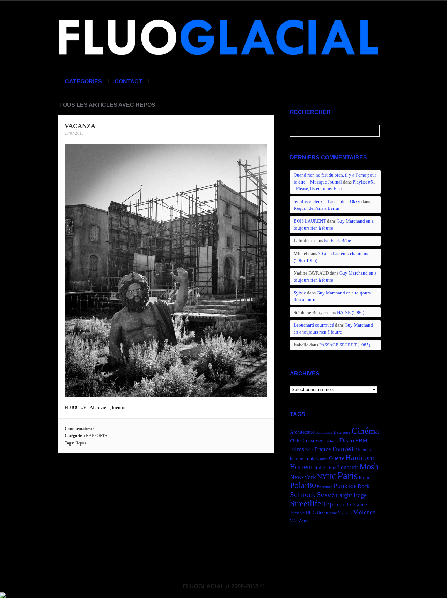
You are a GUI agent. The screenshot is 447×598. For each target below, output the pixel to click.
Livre (331, 467)
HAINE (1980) (350, 312)
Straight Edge (349, 495)
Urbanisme (327, 512)
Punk (341, 485)
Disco (346, 440)
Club (294, 441)
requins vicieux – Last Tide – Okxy (327, 201)
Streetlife (305, 503)
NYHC (326, 476)
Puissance (324, 487)
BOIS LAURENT (310, 221)
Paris (347, 475)
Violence (364, 512)
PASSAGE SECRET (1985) (344, 344)
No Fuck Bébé (337, 240)
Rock (363, 486)
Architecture (302, 432)
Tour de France (350, 504)
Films (297, 449)
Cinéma (365, 430)
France (322, 449)
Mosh (368, 466)
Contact (128, 81)
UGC (311, 512)
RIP (353, 486)
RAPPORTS (96, 435)
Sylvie (300, 293)
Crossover (311, 440)
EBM (361, 440)
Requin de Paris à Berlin (316, 208)
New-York (303, 476)
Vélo (294, 521)
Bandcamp (323, 432)
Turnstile (297, 512)
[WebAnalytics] (3, 594)
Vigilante (345, 513)
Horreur (301, 467)
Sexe (324, 495)
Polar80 (303, 485)
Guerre (336, 458)
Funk (309, 458)
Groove (321, 458)
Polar (364, 477)
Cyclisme (331, 441)
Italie (319, 467)
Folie (309, 450)
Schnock (303, 495)
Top (327, 504)
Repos (80, 443)
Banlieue (342, 432)
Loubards (347, 467)
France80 (344, 449)
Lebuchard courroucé (314, 325)
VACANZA (80, 125)
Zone (303, 520)
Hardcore (359, 457)
